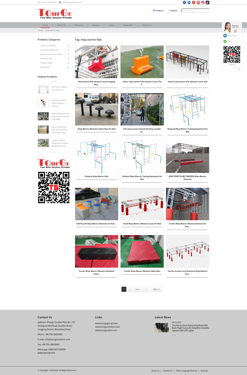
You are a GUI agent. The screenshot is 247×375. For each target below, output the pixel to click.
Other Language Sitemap (186, 370)
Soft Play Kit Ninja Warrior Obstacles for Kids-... (96, 223)
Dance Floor (45, 67)
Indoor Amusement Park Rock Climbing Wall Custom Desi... (59, 130)
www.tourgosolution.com (107, 326)
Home (45, 25)
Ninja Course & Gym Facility (51, 54)
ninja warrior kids (52, 30)
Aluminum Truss (46, 58)
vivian (230, 42)
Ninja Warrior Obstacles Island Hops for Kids (96, 129)
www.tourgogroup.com (106, 323)
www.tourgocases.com (106, 330)
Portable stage (46, 62)
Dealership (128, 25)
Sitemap (204, 370)
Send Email (232, 36)
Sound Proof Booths (48, 45)
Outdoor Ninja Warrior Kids (96, 176)
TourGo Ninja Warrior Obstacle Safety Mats (142, 271)
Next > (138, 289)
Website (173, 10)
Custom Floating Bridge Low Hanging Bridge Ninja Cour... (60, 143)
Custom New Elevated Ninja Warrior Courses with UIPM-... (60, 116)
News (111, 25)
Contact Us (147, 25)
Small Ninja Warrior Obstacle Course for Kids (142, 223)
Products (159, 10)
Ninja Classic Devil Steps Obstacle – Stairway (59, 103)
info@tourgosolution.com (57, 339)
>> (146, 289)
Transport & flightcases (49, 50)
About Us (61, 25)
